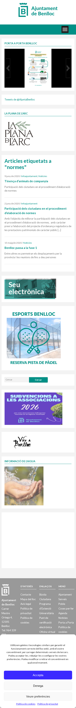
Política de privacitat (47, 703)
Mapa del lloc (28, 599)
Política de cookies (25, 703)
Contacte (25, 594)
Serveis (62, 599)
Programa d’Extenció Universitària (46, 608)
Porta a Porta (66, 622)
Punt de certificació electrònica (45, 622)
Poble (61, 603)
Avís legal (25, 603)
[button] (7, 68)
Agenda (62, 613)
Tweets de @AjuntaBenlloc (19, 99)
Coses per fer (66, 608)
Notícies (42, 176)
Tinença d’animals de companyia (26, 181)
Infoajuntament (29, 176)
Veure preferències (38, 696)
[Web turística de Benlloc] (22, 441)
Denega (38, 685)
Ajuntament (65, 594)
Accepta (38, 675)
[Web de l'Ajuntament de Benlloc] (38, 10)
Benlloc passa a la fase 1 (20, 247)
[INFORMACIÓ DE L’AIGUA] (23, 485)
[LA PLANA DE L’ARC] (19, 133)
